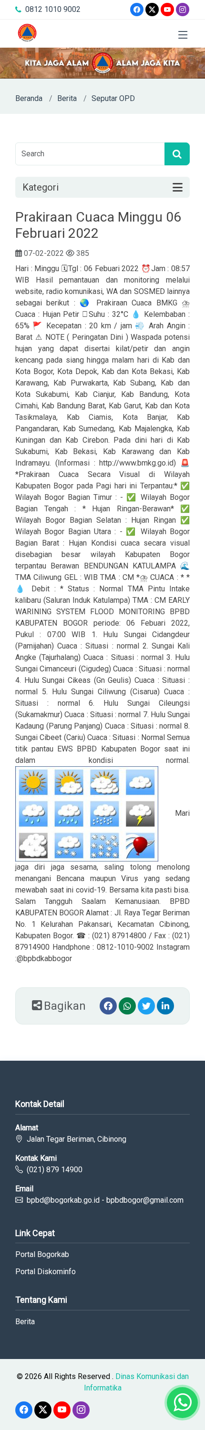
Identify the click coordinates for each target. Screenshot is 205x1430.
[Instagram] (182, 9)
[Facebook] (137, 9)
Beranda (28, 98)
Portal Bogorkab (42, 1254)
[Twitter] (152, 9)
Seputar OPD (113, 98)
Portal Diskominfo (45, 1272)
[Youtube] (167, 9)
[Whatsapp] (127, 1005)
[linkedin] (165, 1005)
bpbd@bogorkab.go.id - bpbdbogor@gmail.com (105, 1200)
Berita (67, 98)
